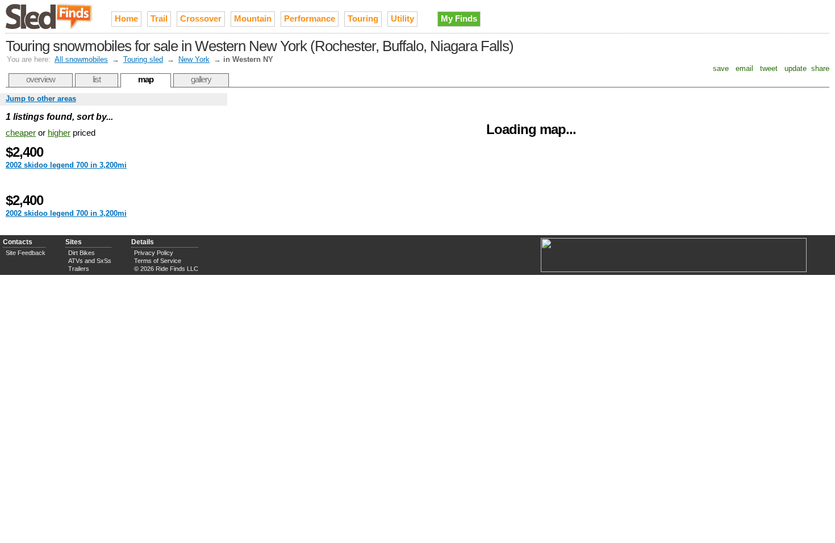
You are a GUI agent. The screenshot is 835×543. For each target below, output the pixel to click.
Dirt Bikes (81, 252)
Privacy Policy (153, 252)
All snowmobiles (81, 59)
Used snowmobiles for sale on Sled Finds (50, 16)
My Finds (459, 18)
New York (194, 59)
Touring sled (143, 59)
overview (40, 79)
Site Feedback (25, 252)
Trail (159, 18)
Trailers (78, 268)
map (145, 79)
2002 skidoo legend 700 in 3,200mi (66, 165)
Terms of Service (157, 260)
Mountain (253, 18)
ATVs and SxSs (89, 260)
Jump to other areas (41, 98)
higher (59, 132)
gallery (201, 79)
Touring (363, 18)
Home (126, 18)
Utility (402, 18)
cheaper (21, 132)
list (97, 79)
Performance (309, 18)
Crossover (201, 18)
